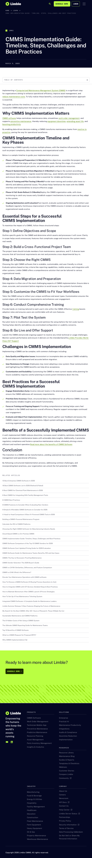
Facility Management (36, 807)
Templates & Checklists (69, 763)
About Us (63, 791)
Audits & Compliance (68, 732)
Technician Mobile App (36, 725)
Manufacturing (33, 792)
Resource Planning (35, 736)
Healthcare (31, 810)
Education (31, 814)
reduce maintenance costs (13, 97)
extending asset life (75, 121)
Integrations (64, 729)
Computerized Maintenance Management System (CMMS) (40, 90)
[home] (13, 4)
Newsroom (63, 798)
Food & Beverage (34, 796)
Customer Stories (66, 771)
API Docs (63, 802)
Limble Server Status (68, 814)
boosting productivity (11, 124)
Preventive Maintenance (37, 729)
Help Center (64, 810)
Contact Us (64, 806)
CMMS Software (34, 718)
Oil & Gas (31, 832)
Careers (62, 795)
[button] (84, 4)
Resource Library (66, 753)
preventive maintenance (21, 121)
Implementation (66, 740)
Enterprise (63, 718)
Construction (32, 817)
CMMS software (9, 118)
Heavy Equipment (34, 828)
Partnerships (64, 817)
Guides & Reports (66, 760)
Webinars (63, 767)
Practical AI (64, 721)
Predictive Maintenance (37, 732)
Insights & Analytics (35, 747)
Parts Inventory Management (39, 743)
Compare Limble (66, 774)
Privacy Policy (65, 821)
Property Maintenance (36, 835)
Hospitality (31, 803)
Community (64, 778)
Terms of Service (66, 828)
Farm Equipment (34, 825)
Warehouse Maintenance (37, 839)
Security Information (68, 825)
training (75, 309)
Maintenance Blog (67, 756)
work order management (69, 118)
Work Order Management (37, 721)
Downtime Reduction (68, 736)
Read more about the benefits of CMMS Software (51, 444)
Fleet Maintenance (35, 821)
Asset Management (35, 740)
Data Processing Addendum (71, 832)
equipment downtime (56, 121)
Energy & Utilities (34, 799)
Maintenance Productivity (70, 725)
